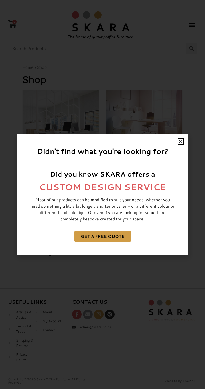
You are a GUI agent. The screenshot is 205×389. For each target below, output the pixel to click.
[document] (102, 194)
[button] (181, 141)
